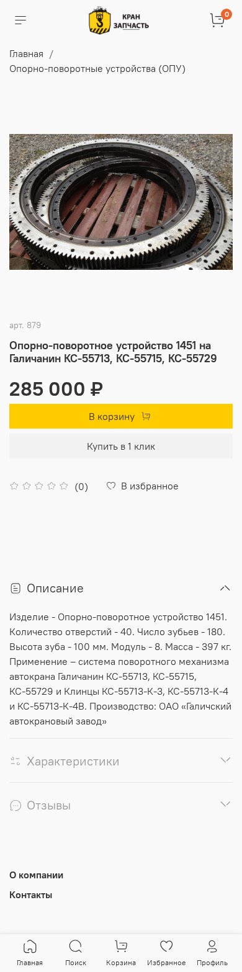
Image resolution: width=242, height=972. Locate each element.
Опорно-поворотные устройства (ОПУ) (97, 68)
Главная (26, 53)
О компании (36, 874)
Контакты (30, 894)
